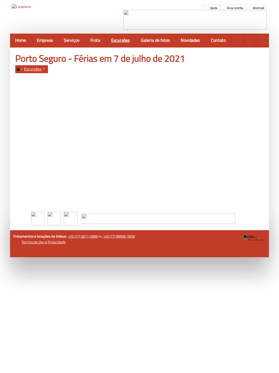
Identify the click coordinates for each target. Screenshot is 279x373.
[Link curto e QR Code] (16, 358)
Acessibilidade (16, 336)
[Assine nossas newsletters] (237, 40)
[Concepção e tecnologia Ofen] (255, 238)
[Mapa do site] (250, 40)
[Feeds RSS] (263, 40)
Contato (218, 40)
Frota (95, 40)
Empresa (45, 40)
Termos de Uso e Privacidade (44, 241)
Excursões (120, 40)
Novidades (190, 40)
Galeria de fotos (155, 40)
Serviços (71, 40)
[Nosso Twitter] (69, 217)
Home (20, 40)
